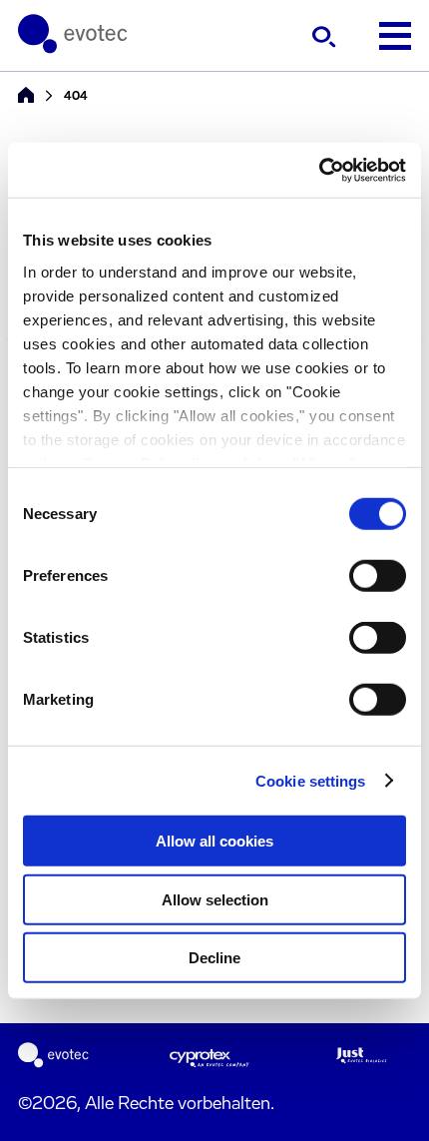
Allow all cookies (214, 841)
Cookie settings (310, 780)
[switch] (377, 576)
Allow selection (215, 898)
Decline (214, 957)
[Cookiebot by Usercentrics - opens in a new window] (318, 170)
